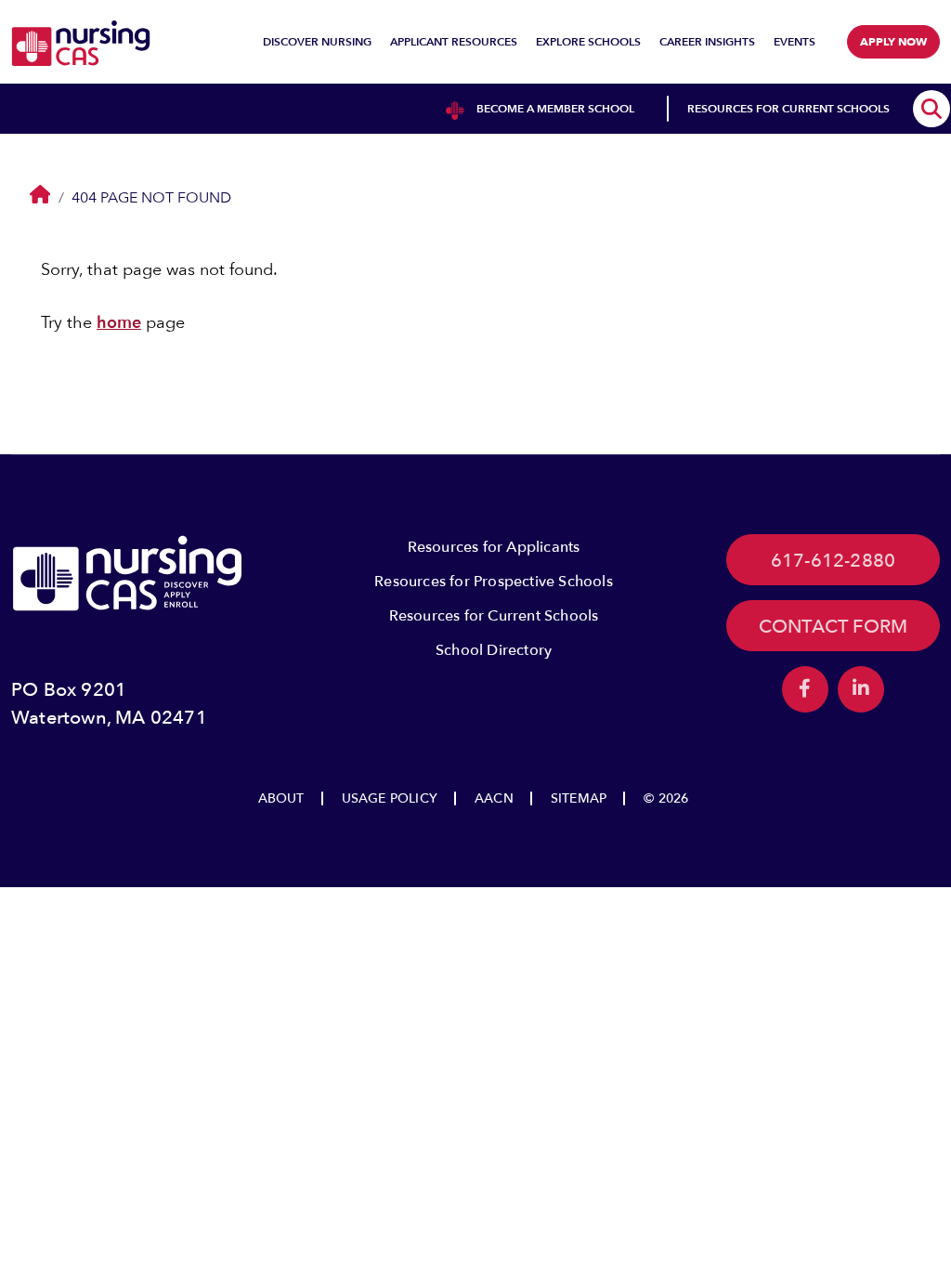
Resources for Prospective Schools (493, 581)
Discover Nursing (317, 41)
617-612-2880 (833, 560)
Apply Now (893, 41)
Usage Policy (389, 798)
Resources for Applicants (494, 547)
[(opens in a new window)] (805, 689)
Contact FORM (833, 626)
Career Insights (707, 41)
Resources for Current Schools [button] (788, 108)
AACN (494, 798)
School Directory (494, 650)
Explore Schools (588, 41)
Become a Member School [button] (555, 108)
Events (794, 41)
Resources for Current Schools (494, 616)
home (119, 322)
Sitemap (578, 798)
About (281, 798)
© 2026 (666, 798)
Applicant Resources (453, 41)
